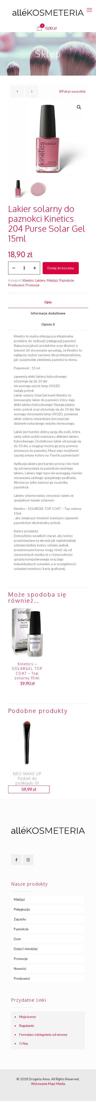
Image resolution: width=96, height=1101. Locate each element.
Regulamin (26, 1026)
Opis (48, 302)
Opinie (48, 324)
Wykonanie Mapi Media (48, 1084)
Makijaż (52, 280)
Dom (17, 939)
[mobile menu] (89, 10)
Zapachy (20, 919)
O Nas (23, 1043)
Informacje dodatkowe (48, 313)
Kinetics (28, 280)
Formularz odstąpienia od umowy (43, 1035)
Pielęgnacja (22, 909)
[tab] (48, 302)
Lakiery (40, 280)
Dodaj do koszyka (61, 268)
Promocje (32, 285)
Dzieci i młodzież (26, 949)
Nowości (20, 969)
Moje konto (27, 1017)
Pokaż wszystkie (73, 91)
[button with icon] (16, 859)
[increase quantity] (34, 268)
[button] (79, 107)
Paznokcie (66, 280)
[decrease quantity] (13, 268)
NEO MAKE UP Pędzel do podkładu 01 (27, 778)
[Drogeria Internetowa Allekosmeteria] (48, 12)
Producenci (16, 285)
